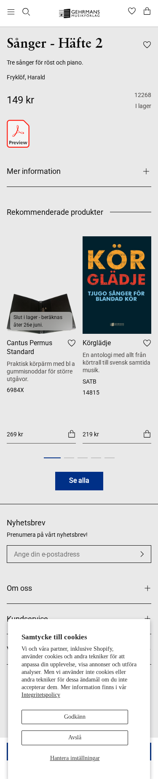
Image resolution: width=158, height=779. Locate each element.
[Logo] (79, 14)
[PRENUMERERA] (142, 554)
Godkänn (75, 717)
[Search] (26, 12)
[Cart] (147, 12)
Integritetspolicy (40, 695)
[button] (52, 457)
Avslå (74, 737)
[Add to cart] (71, 434)
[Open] (11, 11)
